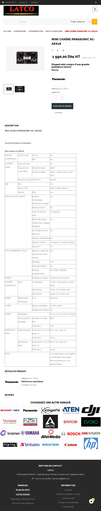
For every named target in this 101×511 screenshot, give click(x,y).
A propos (68, 490)
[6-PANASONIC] (30, 410)
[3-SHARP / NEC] (10, 410)
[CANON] (70, 445)
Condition (25, 385)
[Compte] (96, 2)
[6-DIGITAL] (10, 445)
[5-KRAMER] (10, 433)
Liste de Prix (23, 2)
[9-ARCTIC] (50, 422)
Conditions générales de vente (68, 494)
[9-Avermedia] (50, 433)
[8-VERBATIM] (30, 445)
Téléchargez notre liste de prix (23, 499)
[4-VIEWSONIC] (10, 422)
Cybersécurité (68, 507)
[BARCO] (70, 422)
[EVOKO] (91, 422)
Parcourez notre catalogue (22, 503)
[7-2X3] (30, 422)
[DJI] (91, 410)
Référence (56, 89)
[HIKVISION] (91, 433)
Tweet (57, 50)
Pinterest (63, 50)
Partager (52, 50)
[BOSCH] (70, 433)
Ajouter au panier (62, 106)
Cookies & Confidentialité (68, 502)
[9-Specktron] (50, 445)
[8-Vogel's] (50, 410)
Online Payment (68, 498)
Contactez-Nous (9, 2)
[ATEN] (70, 410)
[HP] (91, 445)
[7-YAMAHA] (30, 433)
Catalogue (34, 2)
